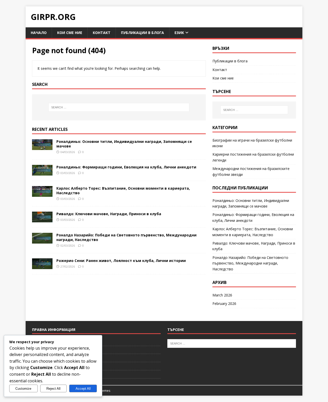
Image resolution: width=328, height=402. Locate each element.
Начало (39, 32)
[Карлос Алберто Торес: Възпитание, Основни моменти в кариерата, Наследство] (42, 193)
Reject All (53, 388)
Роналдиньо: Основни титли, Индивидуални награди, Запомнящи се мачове (124, 143)
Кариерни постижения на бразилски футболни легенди (253, 157)
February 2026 (224, 303)
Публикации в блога (142, 32)
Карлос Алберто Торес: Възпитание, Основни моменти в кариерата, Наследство (123, 190)
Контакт (101, 32)
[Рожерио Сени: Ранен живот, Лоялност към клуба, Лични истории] (42, 265)
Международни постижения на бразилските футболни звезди (251, 171)
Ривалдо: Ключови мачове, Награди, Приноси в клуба (108, 213)
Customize (23, 388)
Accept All (83, 388)
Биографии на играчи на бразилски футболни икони (252, 143)
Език (179, 32)
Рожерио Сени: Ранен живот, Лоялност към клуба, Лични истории (121, 260)
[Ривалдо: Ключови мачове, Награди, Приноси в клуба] (42, 219)
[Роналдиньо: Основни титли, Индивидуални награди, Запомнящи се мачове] (42, 146)
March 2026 (222, 295)
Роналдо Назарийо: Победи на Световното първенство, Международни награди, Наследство (126, 237)
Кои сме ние (69, 32)
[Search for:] (119, 107)
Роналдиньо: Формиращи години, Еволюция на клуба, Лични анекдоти (126, 167)
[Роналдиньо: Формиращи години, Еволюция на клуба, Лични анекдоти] (42, 172)
